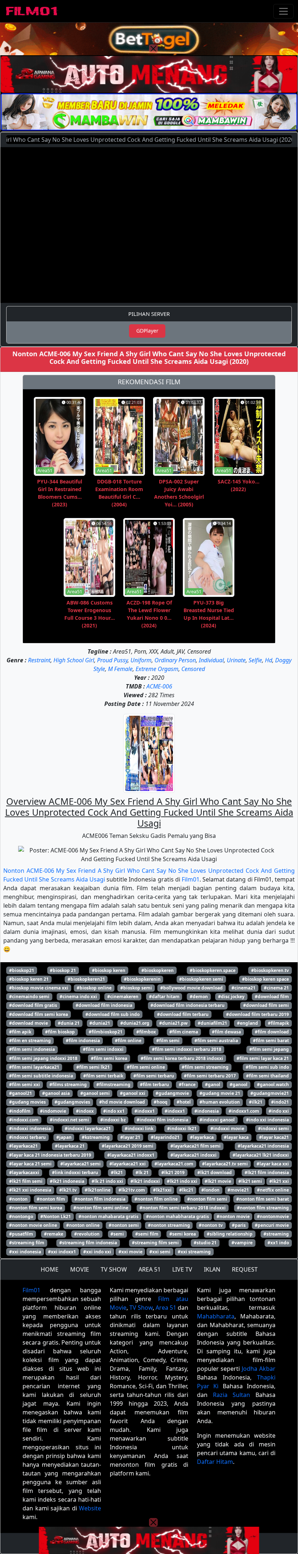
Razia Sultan (231, 1395)
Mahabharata (215, 1316)
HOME (50, 1269)
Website (90, 1508)
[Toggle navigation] (283, 11)
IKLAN (212, 1269)
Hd (268, 660)
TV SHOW (114, 1269)
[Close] (153, 48)
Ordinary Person (175, 660)
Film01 (191, 879)
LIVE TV (182, 1269)
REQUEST (245, 1269)
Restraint (39, 660)
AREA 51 (149, 1269)
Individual (211, 660)
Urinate (236, 660)
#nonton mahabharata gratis (177, 1216)
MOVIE (79, 1269)
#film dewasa (226, 1032)
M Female (120, 669)
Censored (193, 669)
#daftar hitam (164, 996)
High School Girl (73, 660)
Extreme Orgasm (157, 669)
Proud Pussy (112, 660)
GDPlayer (147, 330)
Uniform (141, 660)
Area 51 (166, 1308)
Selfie (255, 660)
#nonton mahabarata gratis (108, 1216)
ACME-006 (159, 686)
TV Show (141, 1308)
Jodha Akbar (258, 1369)
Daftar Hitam (215, 1462)
